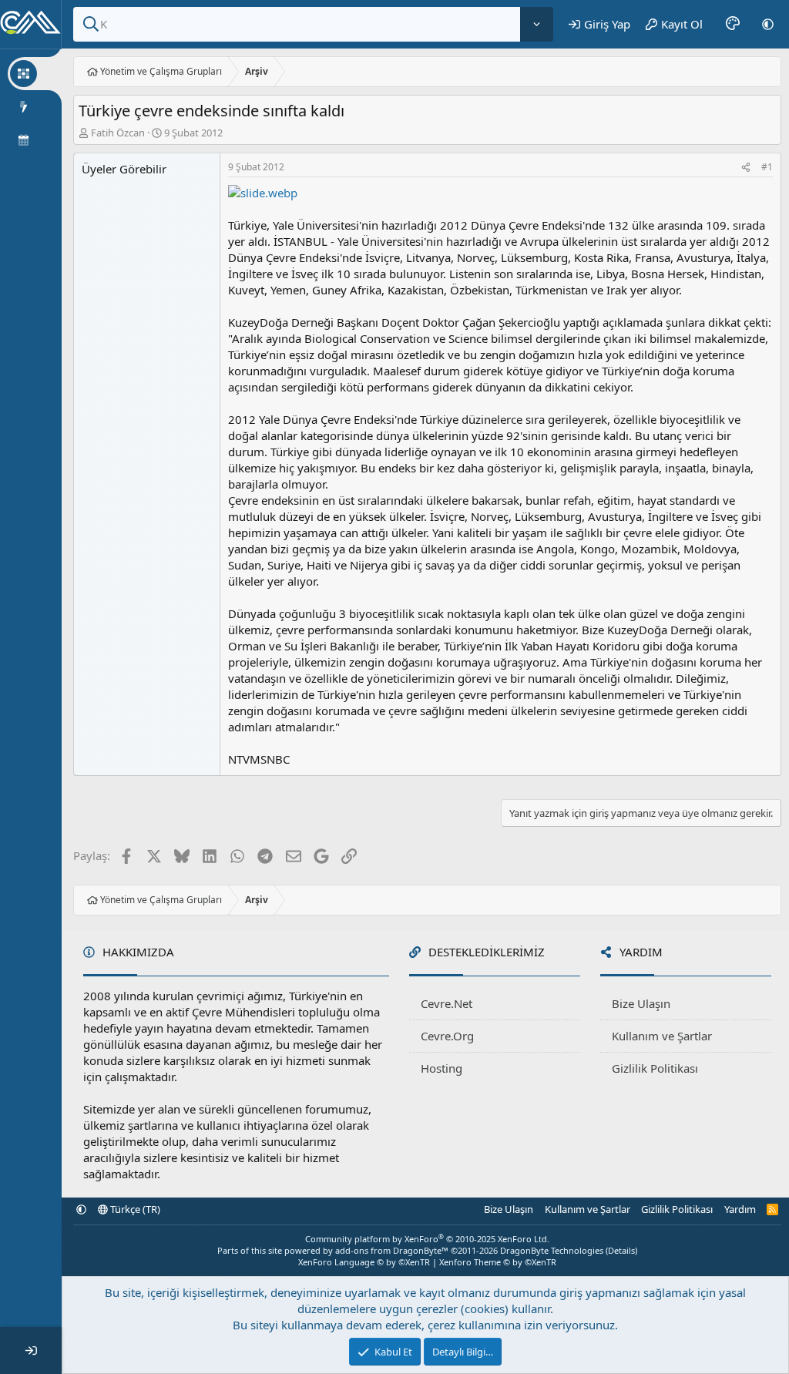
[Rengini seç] (733, 24)
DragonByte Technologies (551, 1250)
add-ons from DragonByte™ (391, 1250)
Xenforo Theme (497, 1262)
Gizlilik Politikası (655, 1068)
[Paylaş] (746, 167)
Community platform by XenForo (427, 1239)
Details (621, 1250)
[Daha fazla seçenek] (536, 24)
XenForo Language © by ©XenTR (364, 1262)
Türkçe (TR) (134, 1209)
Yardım (740, 1209)
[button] (767, 24)
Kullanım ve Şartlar (662, 1035)
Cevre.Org (447, 1035)
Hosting (441, 1068)
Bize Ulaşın (641, 1003)
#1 (767, 166)
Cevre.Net (446, 1003)
